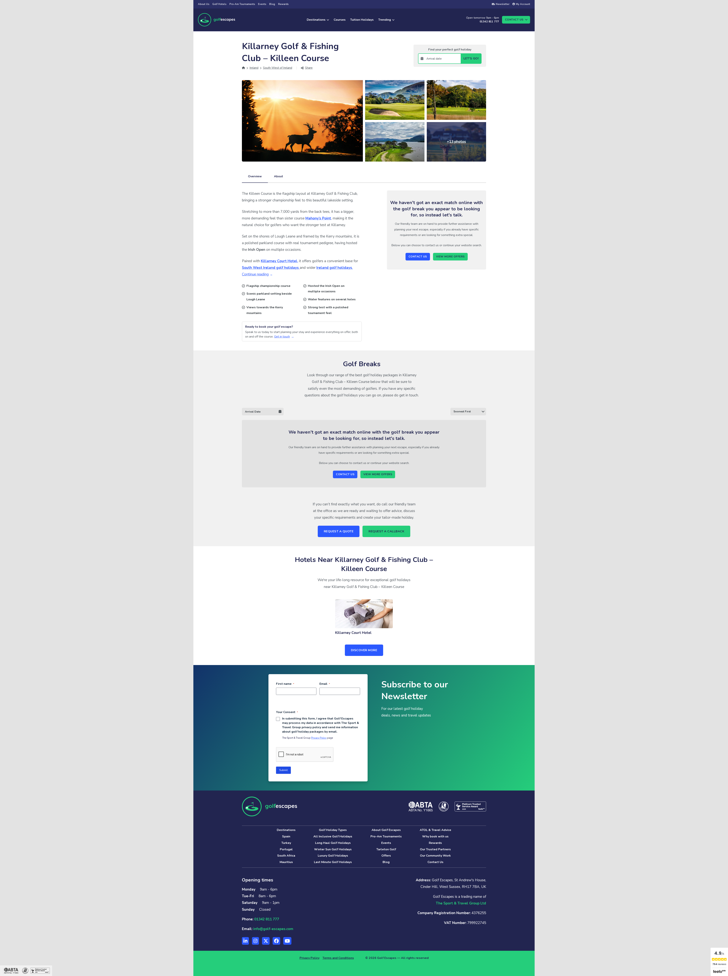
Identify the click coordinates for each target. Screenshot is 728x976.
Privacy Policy (319, 738)
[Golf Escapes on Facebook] (276, 941)
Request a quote (339, 531)
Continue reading (255, 274)
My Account (523, 4)
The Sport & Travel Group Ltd (461, 903)
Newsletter (502, 4)
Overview (255, 176)
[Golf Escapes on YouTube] (287, 941)
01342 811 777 (489, 21)
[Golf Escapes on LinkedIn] (245, 941)
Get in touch (282, 337)
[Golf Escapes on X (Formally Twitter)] (266, 941)
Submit (283, 770)
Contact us (514, 19)
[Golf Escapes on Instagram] (255, 941)
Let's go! (471, 58)
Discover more (364, 650)
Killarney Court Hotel (353, 632)
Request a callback (386, 531)
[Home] (243, 67)
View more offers (450, 256)
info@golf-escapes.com (273, 928)
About (278, 176)
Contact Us (418, 256)
